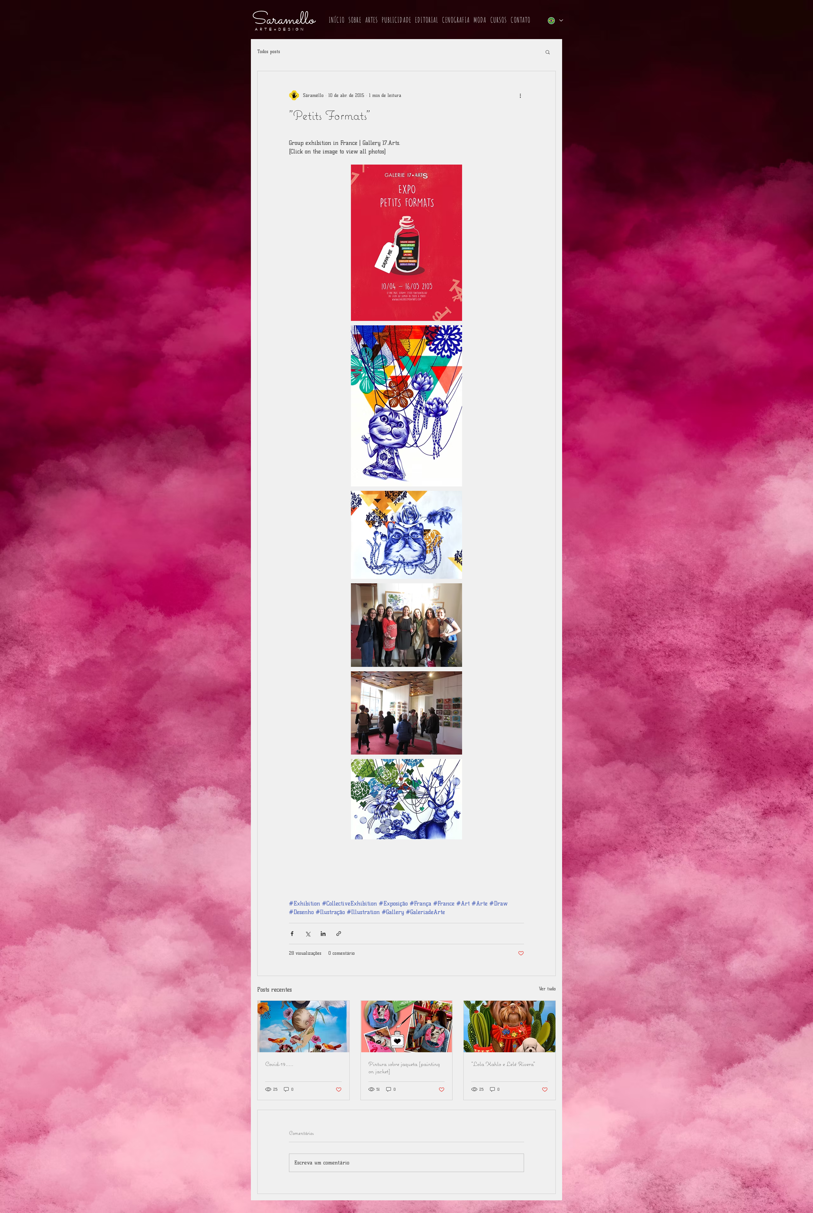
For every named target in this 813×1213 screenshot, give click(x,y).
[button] (354, 20)
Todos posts (268, 51)
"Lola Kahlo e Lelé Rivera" (503, 1063)
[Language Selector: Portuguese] (555, 20)
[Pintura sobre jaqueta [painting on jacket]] (407, 1026)
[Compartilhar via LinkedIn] (323, 934)
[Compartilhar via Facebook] (292, 934)
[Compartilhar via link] (339, 934)
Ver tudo (547, 989)
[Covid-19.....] (303, 1026)
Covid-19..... (279, 1063)
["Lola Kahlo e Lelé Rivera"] (509, 1026)
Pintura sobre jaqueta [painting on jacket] (404, 1067)
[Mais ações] (520, 95)
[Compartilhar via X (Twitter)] (308, 934)
